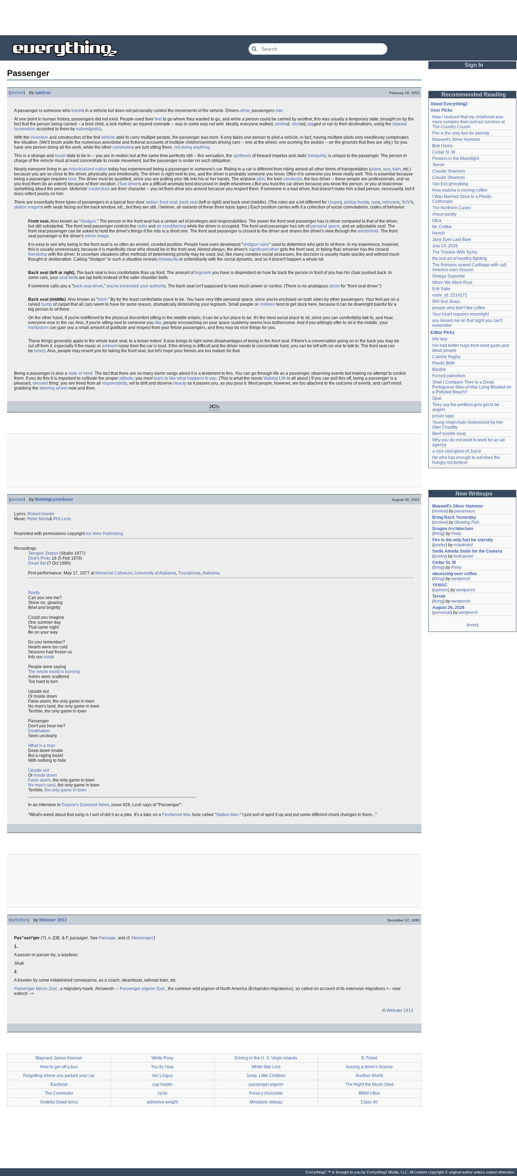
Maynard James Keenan (59, 1058)
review (440, 511)
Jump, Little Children (266, 1075)
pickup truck (355, 202)
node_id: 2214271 (449, 295)
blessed (40, 383)
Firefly (34, 592)
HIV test (439, 339)
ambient (109, 345)
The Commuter (59, 1093)
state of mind (80, 373)
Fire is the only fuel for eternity (460, 133)
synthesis (242, 155)
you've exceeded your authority (136, 286)
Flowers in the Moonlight (455, 158)
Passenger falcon (30, 988)
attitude (126, 378)
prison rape (443, 415)
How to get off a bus (59, 1066)
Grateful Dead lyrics (59, 1102)
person (17, 92)
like (158, 322)
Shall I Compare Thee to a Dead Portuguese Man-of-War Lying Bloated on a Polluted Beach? (472, 387)
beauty (179, 383)
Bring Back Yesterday (454, 517)
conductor (292, 178)
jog (311, 124)
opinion (441, 589)
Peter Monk (38, 518)
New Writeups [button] (473, 494)
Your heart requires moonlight (460, 314)
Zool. (53, 988)
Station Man (227, 814)
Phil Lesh (62, 518)
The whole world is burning (54, 671)
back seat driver (88, 286)
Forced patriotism (448, 375)
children (267, 304)
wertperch (460, 578)
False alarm (39, 780)
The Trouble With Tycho (454, 252)
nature (82, 128)
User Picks (441, 110)
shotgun (88, 221)
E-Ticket (369, 1058)
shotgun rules (256, 244)
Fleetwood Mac (176, 814)
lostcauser (463, 556)
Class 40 (369, 1102)
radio (142, 226)
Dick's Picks (39, 558)
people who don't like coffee (458, 307)
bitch (102, 299)
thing (438, 533)
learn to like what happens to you (185, 378)
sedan (152, 202)
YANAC (439, 585)
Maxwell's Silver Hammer (456, 139)
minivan (389, 202)
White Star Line (266, 1066)
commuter (122, 147)
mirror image (97, 236)
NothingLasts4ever (54, 499)
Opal (436, 398)
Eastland (59, 1084)
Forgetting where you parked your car (59, 1075)
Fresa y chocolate (266, 1093)
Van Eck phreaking (450, 183)
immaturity (168, 259)
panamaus (464, 511)
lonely (39, 350)
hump (46, 304)
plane (375, 169)
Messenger (142, 937)
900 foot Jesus (446, 301)
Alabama (210, 573)
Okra (436, 220)
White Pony (162, 1058)
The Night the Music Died (369, 1084)
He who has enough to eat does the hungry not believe (466, 460)
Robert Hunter (41, 513)
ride (279, 110)
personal (442, 612)
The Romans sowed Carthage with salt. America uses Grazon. (470, 267)
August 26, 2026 (448, 607)
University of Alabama (155, 573)
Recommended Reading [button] (473, 95)
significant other (264, 249)
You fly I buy (162, 1066)
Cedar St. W (443, 152)
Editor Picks (442, 332)
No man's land (42, 785)
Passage (107, 937)
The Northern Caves (451, 207)
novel (60, 155)
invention (39, 137)
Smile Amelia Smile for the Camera (467, 551)
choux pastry (444, 214)
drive (245, 110)
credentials (99, 188)
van (374, 202)
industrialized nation (88, 169)
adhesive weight (162, 1102)
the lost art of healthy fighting (459, 258)
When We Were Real (452, 282)
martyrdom (38, 327)
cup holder (162, 1084)
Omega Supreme (448, 276)
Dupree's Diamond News (85, 804)
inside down (45, 775)
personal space (325, 226)
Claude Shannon (448, 171)
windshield (368, 231)
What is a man (41, 745)
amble (281, 124)
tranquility (317, 155)
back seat (188, 202)
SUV (406, 202)
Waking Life (274, 378)
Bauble (439, 369)
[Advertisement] (258, 17)
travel (76, 110)
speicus (43, 92)
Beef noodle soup (449, 433)
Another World (369, 1075)
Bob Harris (442, 145)
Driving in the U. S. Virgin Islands (266, 1058)
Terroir (438, 164)
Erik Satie (441, 288)
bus (386, 169)
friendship (37, 254)
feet (158, 119)
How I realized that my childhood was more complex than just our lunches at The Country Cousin (469, 121)
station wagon (27, 207)
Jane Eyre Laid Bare (451, 239)
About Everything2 (449, 103)
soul (48, 656)
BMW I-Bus (369, 1093)
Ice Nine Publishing (104, 533)
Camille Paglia (446, 356)
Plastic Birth (443, 363)
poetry (440, 544)
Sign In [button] (474, 65)
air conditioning (171, 226)
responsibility (114, 383)
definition (19, 919)
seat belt (67, 277)
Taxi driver (129, 183)
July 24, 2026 (445, 245)
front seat (168, 202)
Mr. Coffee (442, 226)
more (472, 625)
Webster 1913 (53, 919)
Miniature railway (266, 1102)
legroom (203, 272)
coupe (334, 202)
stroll (296, 124)
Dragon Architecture (452, 528)
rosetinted (463, 544)
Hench (438, 233)
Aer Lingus (162, 1075)
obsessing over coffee (454, 573)
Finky (456, 533)
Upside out (38, 770)
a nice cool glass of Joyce (456, 451)
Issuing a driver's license (369, 1066)
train (396, 169)
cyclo (162, 1093)
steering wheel (53, 388)
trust (72, 178)
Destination (39, 730)
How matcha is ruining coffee (459, 190)
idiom (334, 286)
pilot (261, 178)
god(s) (95, 128)
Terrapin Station (43, 553)
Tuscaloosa (189, 573)
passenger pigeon (266, 1084)
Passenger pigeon (137, 988)
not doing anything (192, 147)
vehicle (108, 137)
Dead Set (37, 563)
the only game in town (66, 790)
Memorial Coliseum (114, 573)
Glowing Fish (466, 522)
